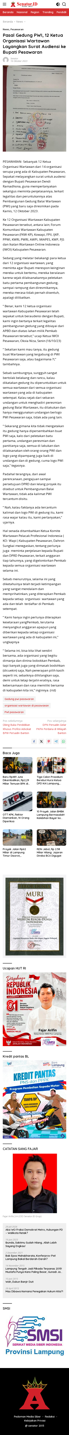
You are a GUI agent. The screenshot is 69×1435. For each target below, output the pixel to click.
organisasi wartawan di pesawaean (27, 705)
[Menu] (5, 4)
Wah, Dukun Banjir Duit (19, 1281)
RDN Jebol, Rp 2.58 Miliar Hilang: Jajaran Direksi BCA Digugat (50, 852)
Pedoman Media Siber (27, 1416)
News (6, 29)
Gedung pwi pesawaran (19, 699)
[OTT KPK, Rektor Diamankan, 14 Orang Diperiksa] (17, 801)
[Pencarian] (64, 4)
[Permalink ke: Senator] (6, 59)
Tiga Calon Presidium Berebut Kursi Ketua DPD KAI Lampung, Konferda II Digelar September (50, 780)
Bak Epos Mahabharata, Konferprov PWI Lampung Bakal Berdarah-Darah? (31, 1257)
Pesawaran (17, 29)
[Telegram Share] (56, 741)
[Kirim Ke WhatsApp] (63, 741)
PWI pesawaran (14, 712)
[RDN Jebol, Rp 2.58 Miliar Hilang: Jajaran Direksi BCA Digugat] (51, 837)
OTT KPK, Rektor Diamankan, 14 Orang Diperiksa (16, 818)
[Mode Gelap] (58, 4)
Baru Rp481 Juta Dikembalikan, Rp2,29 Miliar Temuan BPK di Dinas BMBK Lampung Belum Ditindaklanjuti (16, 780)
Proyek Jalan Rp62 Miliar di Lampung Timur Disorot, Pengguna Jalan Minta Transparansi (16, 853)
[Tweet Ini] (41, 741)
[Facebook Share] (34, 741)
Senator (14, 58)
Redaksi (50, 1416)
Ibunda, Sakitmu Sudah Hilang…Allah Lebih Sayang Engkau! (31, 1244)
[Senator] (24, 4)
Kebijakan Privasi (34, 1420)
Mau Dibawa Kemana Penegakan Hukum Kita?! (34, 1291)
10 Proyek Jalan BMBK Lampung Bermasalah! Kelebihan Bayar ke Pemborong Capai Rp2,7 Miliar (51, 815)
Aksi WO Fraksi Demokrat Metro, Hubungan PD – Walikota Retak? (34, 1231)
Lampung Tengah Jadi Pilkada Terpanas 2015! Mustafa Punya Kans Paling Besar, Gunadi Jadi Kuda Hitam (34, 1270)
